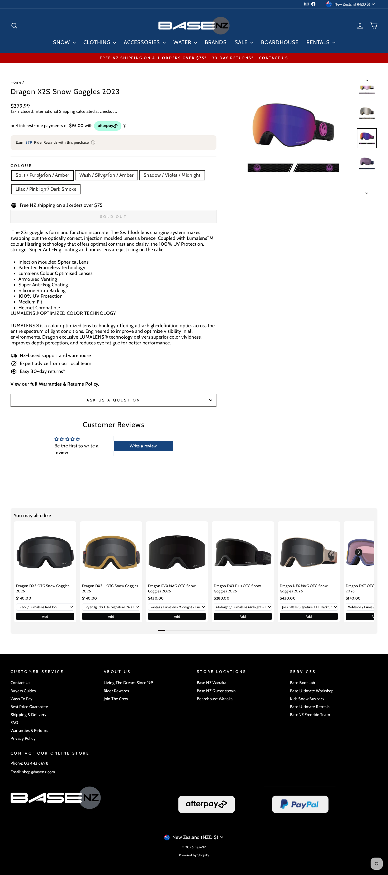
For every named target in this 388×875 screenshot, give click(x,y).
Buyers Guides (23, 690)
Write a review (143, 445)
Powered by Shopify (194, 855)
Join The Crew (116, 698)
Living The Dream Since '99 (128, 682)
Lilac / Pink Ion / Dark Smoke (46, 189)
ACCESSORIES (143, 42)
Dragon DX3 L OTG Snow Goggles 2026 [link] (110, 588)
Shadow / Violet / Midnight (172, 175)
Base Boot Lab (302, 682)
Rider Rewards (116, 690)
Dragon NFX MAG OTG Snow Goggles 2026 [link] (304, 588)
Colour (21, 165)
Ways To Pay (22, 698)
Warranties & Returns (29, 730)
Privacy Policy (23, 738)
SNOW (62, 42)
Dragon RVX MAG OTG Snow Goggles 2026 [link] (172, 588)
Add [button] (45, 616)
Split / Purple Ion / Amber (42, 175)
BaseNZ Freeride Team (310, 714)
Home (16, 82)
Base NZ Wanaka (211, 682)
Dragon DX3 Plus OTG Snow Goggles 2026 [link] (237, 588)
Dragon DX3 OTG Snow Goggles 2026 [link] (42, 588)
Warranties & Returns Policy (68, 384)
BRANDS (216, 42)
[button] (358, 552)
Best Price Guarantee (29, 706)
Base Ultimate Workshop (312, 690)
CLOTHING (97, 42)
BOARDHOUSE (280, 42)
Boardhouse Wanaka (215, 698)
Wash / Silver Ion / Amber (106, 175)
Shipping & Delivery (29, 714)
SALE (242, 42)
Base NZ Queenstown (216, 690)
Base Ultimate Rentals (309, 706)
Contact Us (20, 682)
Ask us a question (113, 400)
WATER (183, 42)
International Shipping (55, 111)
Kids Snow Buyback (307, 698)
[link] (45, 552)
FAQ (14, 722)
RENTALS (318, 42)
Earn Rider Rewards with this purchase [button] (55, 142)
